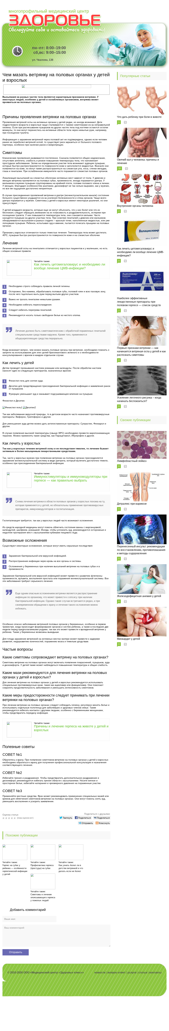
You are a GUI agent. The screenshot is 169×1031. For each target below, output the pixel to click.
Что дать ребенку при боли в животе (139, 117)
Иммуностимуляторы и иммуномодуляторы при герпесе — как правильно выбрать (70, 478)
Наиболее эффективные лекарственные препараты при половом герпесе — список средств (139, 302)
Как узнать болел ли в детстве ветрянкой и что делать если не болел (71, 868)
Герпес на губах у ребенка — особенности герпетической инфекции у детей (14, 869)
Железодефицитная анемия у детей (139, 596)
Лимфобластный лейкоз (131, 461)
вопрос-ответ (116, 972)
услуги (131, 972)
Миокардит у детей (128, 638)
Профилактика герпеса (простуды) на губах (42, 866)
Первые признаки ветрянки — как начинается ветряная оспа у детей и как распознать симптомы (141, 351)
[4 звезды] (12, 818)
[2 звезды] (6, 818)
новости (99, 972)
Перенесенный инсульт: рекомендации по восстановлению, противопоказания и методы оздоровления (141, 550)
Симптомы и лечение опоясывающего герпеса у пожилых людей (43, 897)
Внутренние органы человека (135, 205)
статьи (142, 972)
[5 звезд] (15, 818)
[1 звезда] (3, 818)
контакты (155, 972)
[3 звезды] (9, 818)
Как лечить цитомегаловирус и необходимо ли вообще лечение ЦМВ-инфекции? (69, 266)
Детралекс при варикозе (132, 503)
